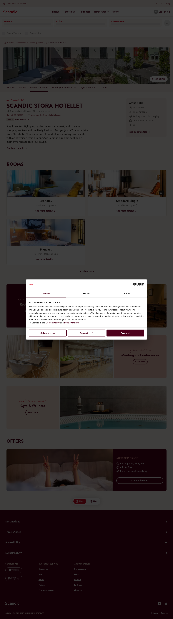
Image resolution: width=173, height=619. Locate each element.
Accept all (125, 333)
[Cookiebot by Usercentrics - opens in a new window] (132, 285)
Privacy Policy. (71, 323)
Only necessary (47, 333)
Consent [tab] (46, 293)
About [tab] (127, 293)
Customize (85, 333)
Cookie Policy (53, 323)
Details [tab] (86, 293)
